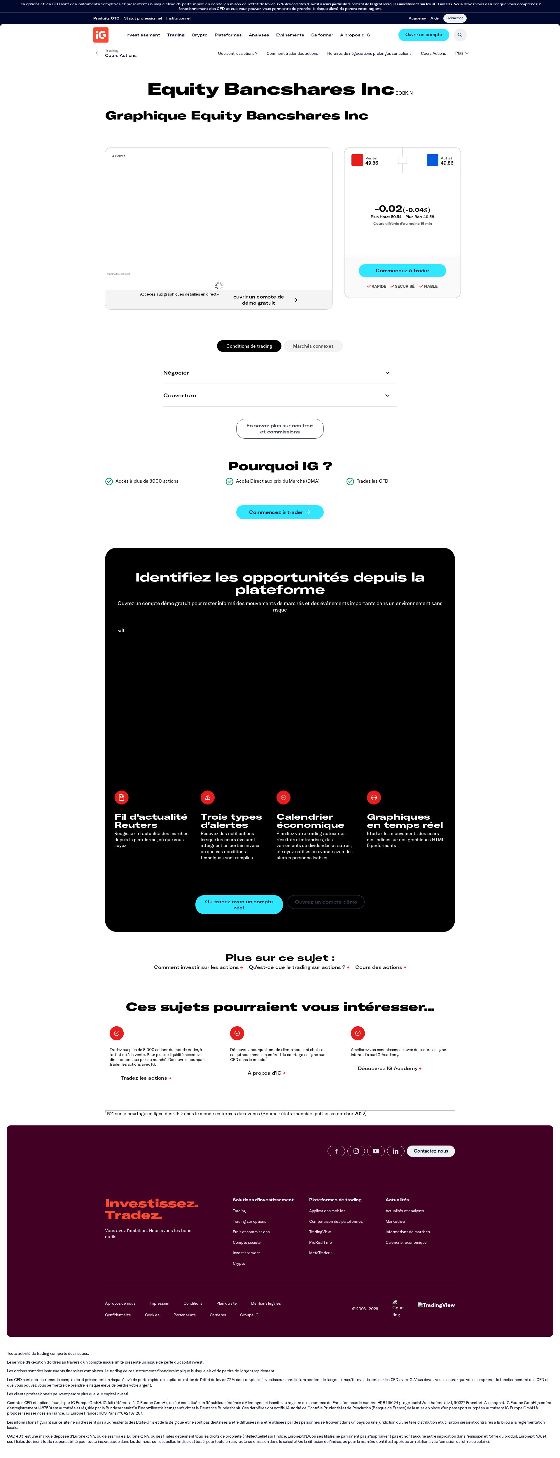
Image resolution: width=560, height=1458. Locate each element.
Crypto (200, 35)
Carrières (218, 1315)
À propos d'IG (355, 35)
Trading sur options (249, 1221)
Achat (446, 158)
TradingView (320, 1231)
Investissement (142, 35)
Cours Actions (433, 53)
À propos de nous (120, 1303)
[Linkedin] (396, 1151)
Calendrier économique (406, 1242)
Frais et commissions (251, 1231)
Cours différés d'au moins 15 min (402, 224)
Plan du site (226, 1303)
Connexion (455, 18)
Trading (176, 35)
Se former (322, 35)
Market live (395, 1221)
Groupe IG (249, 1315)
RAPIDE (379, 286)
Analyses (259, 35)
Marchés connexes (313, 346)
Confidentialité (118, 1315)
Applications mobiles (327, 1210)
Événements (290, 35)
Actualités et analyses (405, 1210)
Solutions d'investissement (263, 1199)
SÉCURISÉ (405, 286)
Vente (371, 158)
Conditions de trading (249, 346)
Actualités (397, 1199)
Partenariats (185, 1315)
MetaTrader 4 (321, 1252)
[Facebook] (336, 1151)
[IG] (100, 35)
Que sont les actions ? (237, 53)
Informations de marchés (408, 1231)
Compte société (247, 1242)
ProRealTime (320, 1242)
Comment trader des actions (292, 53)
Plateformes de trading (335, 1199)
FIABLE (431, 286)
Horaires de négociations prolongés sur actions (369, 53)
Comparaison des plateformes (336, 1221)
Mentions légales (266, 1303)
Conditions (192, 1303)
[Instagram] (356, 1151)
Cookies (152, 1315)
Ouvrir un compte (423, 35)
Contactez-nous (431, 1151)
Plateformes (228, 35)
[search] (460, 35)
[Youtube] (376, 1151)
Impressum (159, 1303)
